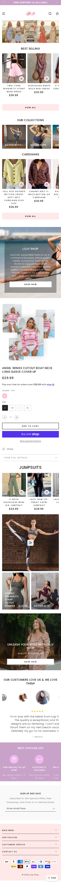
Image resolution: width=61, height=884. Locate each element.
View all (30, 107)
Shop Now (30, 284)
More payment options (30, 441)
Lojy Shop (34, 874)
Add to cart (30, 426)
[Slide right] (56, 2)
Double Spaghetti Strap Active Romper (11, 600)
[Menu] (3, 13)
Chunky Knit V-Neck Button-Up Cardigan (39, 194)
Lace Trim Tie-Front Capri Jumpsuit (39, 502)
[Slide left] (4, 2)
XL (28, 407)
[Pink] (4, 395)
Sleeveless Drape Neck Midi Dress (39, 87)
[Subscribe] (54, 809)
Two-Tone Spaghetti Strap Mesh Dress (14, 88)
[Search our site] (50, 13)
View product (21, 78)
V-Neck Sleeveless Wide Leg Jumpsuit (14, 502)
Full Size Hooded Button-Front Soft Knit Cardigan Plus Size (14, 197)
